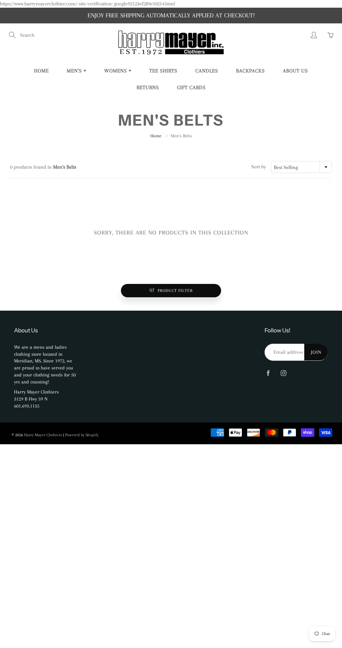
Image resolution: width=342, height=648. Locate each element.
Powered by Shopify (82, 435)
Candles (206, 71)
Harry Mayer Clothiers (43, 435)
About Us (295, 71)
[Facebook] (268, 373)
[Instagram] (283, 373)
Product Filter (175, 290)
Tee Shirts (163, 71)
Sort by (258, 167)
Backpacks (250, 71)
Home (41, 71)
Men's (75, 71)
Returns (148, 88)
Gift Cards (191, 88)
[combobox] (301, 167)
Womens (116, 71)
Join (316, 352)
